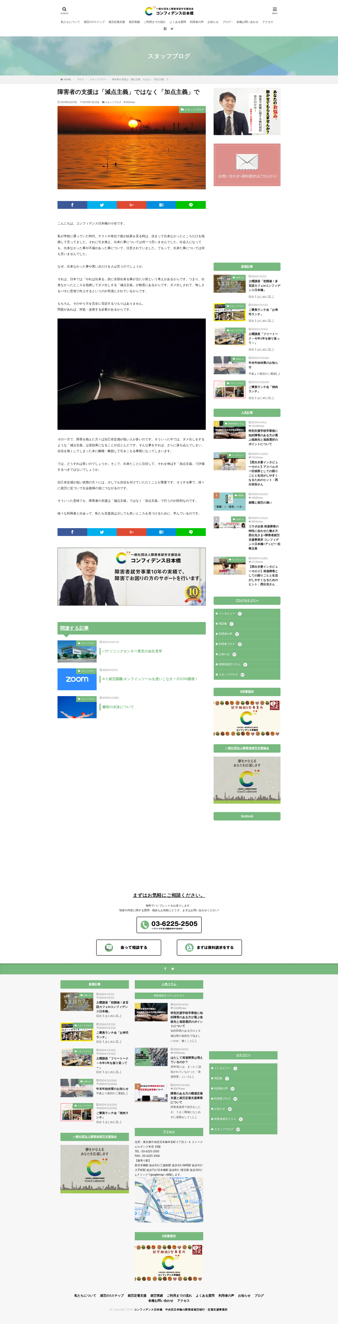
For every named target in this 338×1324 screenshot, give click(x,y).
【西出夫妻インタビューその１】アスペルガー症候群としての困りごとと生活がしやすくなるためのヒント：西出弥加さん (263, 473)
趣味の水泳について (118, 707)
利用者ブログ (230, 644)
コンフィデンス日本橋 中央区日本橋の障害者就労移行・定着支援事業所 (181, 1309)
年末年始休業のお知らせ (263, 365)
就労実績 (134, 22)
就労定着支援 (117, 22)
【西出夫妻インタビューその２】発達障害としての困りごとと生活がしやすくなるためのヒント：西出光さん (263, 575)
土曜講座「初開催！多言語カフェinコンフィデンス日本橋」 (264, 286)
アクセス (267, 22)
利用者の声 (197, 22)
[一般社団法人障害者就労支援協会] (247, 803)
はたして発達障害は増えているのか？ (187, 1060)
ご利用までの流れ (155, 22)
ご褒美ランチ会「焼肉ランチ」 (263, 389)
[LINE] (191, 205)
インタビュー (238, 455)
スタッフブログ (98, 79)
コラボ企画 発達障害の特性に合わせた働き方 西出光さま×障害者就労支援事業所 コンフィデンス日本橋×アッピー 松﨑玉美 (264, 537)
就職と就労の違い (260, 502)
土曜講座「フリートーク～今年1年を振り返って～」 (264, 338)
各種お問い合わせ (247, 22)
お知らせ (213, 22)
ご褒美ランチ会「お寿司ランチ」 (263, 312)
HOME (67, 79)
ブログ (226, 22)
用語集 (241, 495)
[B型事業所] (247, 735)
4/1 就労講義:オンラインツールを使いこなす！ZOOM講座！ (150, 679)
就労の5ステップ (94, 22)
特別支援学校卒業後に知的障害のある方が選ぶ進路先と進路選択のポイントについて (263, 437)
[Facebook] (72, 205)
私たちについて (70, 22)
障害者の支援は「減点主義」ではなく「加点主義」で (140, 79)
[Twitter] (102, 205)
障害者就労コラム (236, 424)
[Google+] (132, 205)
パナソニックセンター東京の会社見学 (132, 651)
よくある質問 (178, 22)
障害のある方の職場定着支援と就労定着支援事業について (187, 1098)
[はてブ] (161, 205)
